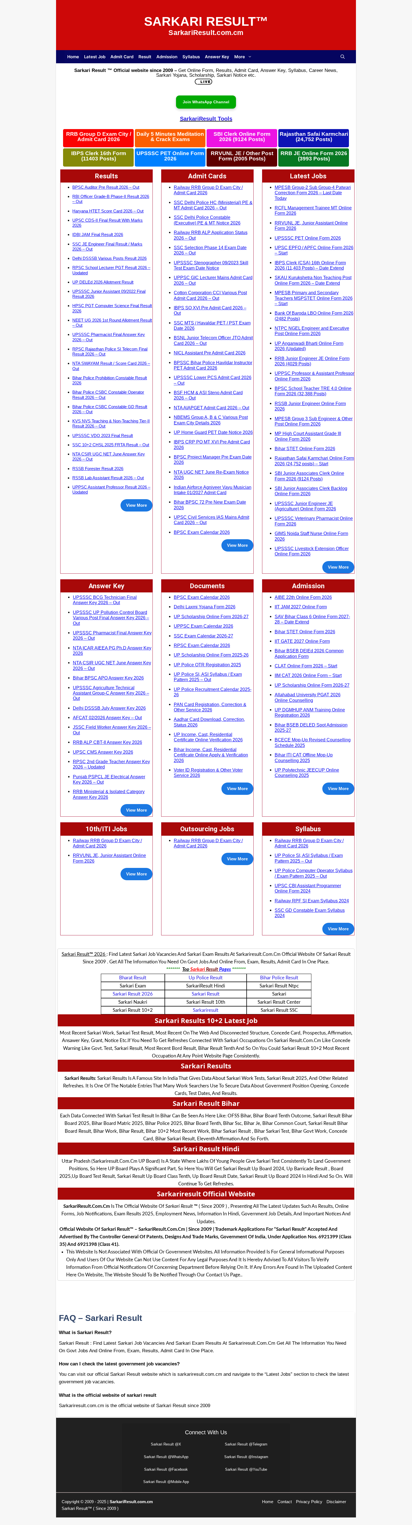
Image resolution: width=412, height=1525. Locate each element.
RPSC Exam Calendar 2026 (202, 645)
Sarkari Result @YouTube (246, 1469)
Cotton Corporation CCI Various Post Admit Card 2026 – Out (210, 295)
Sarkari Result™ (206, 21)
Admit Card (121, 56)
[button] (342, 56)
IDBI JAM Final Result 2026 (97, 234)
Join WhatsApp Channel (206, 102)
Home (73, 56)
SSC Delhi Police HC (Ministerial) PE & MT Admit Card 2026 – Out (213, 205)
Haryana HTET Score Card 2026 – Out (107, 211)
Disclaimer (336, 1501)
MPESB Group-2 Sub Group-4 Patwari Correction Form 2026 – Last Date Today (313, 193)
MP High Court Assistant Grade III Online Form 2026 (308, 436)
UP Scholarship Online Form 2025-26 (211, 654)
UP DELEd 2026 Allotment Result (102, 282)
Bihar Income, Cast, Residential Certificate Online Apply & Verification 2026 (211, 755)
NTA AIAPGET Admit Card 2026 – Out (211, 407)
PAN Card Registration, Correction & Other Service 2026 (210, 707)
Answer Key (217, 56)
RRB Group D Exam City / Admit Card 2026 (98, 136)
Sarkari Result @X (166, 1444)
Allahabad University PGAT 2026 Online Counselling (308, 697)
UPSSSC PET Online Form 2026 (170, 156)
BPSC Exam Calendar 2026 (202, 532)
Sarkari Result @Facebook (166, 1469)
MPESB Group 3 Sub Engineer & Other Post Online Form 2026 (314, 421)
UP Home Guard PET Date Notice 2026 (213, 432)
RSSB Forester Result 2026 (97, 468)
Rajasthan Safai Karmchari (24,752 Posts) (314, 136)
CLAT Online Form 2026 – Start (306, 665)
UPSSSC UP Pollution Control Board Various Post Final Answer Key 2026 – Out (111, 618)
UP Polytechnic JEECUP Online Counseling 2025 (307, 772)
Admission (166, 56)
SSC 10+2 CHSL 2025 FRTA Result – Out (110, 444)
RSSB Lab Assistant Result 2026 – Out (108, 477)
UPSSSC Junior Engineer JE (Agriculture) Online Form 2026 (305, 506)
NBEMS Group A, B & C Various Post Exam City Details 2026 (211, 420)
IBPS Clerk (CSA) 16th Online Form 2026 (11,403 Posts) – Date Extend (310, 265)
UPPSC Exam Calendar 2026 (203, 626)
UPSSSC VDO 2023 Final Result (102, 435)
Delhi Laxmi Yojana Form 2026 (204, 606)
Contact (284, 1501)
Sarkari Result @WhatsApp (166, 1457)
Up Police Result (206, 977)
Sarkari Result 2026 (133, 994)
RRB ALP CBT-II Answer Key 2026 (107, 742)
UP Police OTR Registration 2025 (207, 664)
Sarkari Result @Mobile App (166, 1482)
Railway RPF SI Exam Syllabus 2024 (312, 900)
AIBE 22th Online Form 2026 (303, 597)
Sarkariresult (205, 1010)
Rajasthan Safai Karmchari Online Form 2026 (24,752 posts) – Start (314, 461)
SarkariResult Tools (206, 119)
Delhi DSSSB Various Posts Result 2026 (109, 258)
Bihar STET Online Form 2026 (305, 448)
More (239, 56)
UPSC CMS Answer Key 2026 (103, 752)
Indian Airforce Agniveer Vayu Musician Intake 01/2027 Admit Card (212, 490)
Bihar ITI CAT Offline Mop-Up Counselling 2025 (304, 757)
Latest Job (94, 56)
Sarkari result (205, 994)
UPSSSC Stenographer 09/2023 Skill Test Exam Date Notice (211, 265)
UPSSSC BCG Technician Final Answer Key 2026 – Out (105, 600)
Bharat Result (132, 977)
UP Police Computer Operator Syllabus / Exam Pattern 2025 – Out (314, 873)
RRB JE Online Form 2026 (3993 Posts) (314, 156)
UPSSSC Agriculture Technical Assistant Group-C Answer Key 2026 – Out (111, 693)
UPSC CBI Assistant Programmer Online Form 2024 (308, 888)
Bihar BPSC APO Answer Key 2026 (108, 677)
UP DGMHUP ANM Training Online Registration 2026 (310, 712)
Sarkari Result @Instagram (246, 1457)
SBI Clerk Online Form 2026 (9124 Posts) (242, 136)
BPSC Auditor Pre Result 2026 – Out (105, 187)
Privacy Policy (309, 1501)
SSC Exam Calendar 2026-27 (203, 635)
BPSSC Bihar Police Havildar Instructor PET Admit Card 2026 (213, 365)
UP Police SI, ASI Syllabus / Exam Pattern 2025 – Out (208, 677)
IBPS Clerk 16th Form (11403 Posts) (98, 156)
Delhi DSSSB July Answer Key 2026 (109, 708)
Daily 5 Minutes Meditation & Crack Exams (170, 136)
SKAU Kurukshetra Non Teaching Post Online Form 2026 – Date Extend (313, 280)
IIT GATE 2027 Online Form (302, 641)
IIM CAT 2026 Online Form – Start (308, 675)
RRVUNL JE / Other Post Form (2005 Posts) (242, 156)
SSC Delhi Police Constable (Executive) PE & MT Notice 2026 (207, 220)
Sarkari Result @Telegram (246, 1444)
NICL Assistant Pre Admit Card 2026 (210, 352)
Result (144, 56)
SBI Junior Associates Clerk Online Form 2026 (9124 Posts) (309, 476)
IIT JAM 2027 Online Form (301, 606)
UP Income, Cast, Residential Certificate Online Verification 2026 (208, 737)
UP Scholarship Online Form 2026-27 (211, 616)
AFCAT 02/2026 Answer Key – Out (107, 717)
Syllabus (191, 56)
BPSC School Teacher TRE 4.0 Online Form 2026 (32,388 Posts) (313, 391)
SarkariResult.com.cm (131, 1501)
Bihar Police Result (279, 977)
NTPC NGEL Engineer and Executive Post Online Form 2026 (312, 331)
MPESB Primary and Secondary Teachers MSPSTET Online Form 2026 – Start (314, 298)
